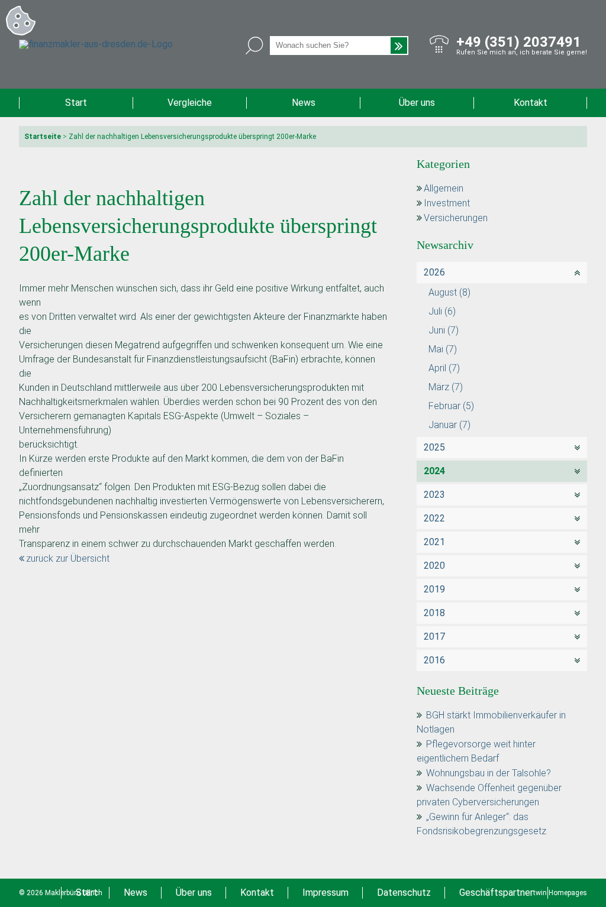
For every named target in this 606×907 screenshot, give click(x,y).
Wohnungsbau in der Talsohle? (488, 773)
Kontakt (530, 102)
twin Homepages (560, 893)
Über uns (417, 102)
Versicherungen (456, 217)
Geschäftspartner (496, 892)
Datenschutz (404, 892)
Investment (447, 203)
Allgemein (443, 188)
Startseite (42, 136)
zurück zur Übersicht (67, 558)
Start (76, 102)
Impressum (325, 892)
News (303, 102)
